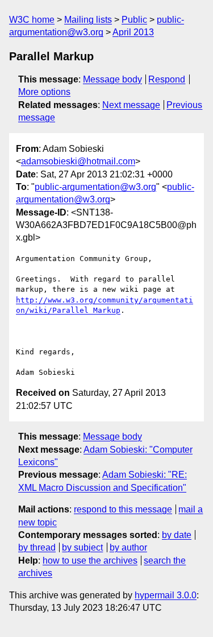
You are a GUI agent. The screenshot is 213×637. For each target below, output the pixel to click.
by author (128, 547)
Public (134, 19)
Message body (112, 79)
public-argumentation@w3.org (95, 187)
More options (44, 92)
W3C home (32, 19)
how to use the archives (90, 560)
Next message (131, 105)
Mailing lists (88, 19)
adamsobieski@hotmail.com (78, 161)
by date (176, 535)
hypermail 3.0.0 (166, 595)
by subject (82, 547)
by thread (37, 547)
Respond (166, 79)
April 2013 (133, 32)
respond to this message (123, 509)
